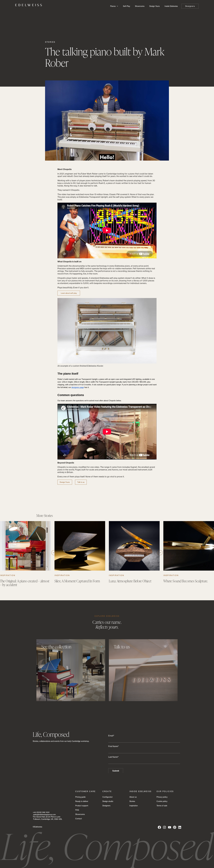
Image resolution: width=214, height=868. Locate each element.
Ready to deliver (81, 801)
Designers (106, 806)
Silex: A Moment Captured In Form (77, 581)
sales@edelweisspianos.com (44, 814)
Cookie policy (162, 801)
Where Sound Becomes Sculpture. (186, 581)
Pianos (113, 6)
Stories (50, 42)
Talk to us (80, 482)
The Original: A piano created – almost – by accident (24, 583)
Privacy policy (162, 797)
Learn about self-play (69, 293)
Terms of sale (162, 806)
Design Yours (154, 6)
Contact (78, 819)
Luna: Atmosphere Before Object (130, 581)
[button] (53, 552)
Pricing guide (80, 797)
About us (133, 797)
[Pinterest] (174, 827)
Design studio (107, 801)
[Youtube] (169, 827)
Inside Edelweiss (171, 6)
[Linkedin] (179, 827)
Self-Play (126, 6)
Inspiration (7, 575)
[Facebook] (159, 827)
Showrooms (139, 6)
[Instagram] (164, 827)
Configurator (107, 797)
